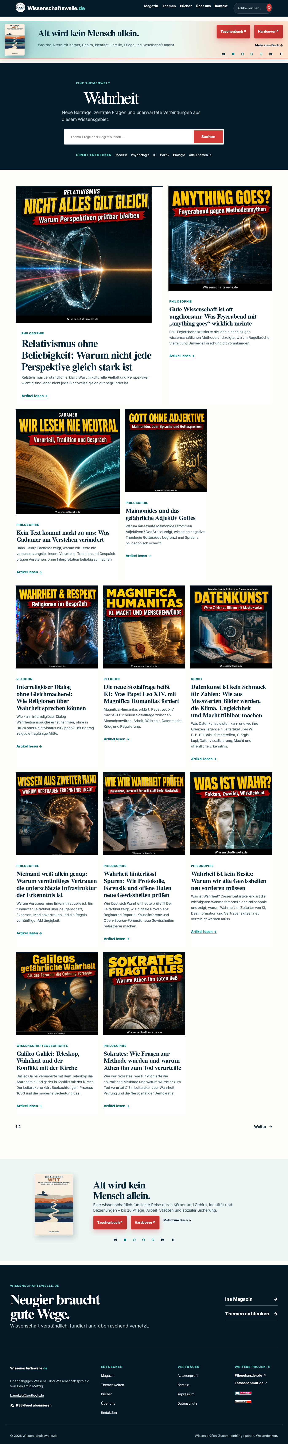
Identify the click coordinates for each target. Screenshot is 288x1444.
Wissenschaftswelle (56, 8)
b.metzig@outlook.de (27, 1395)
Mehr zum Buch (269, 45)
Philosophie (33, 333)
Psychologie (140, 155)
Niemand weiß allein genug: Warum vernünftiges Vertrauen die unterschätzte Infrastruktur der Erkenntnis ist (56, 884)
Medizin (121, 155)
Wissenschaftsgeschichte (42, 1046)
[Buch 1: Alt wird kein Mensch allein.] (233, 54)
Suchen (208, 136)
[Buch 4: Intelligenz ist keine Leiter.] (261, 54)
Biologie (179, 155)
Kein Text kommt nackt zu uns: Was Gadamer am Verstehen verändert (62, 536)
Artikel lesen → (35, 396)
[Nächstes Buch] (271, 54)
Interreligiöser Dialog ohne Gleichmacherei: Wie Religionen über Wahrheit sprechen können (51, 697)
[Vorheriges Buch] (223, 54)
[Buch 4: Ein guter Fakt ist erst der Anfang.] (152, 1239)
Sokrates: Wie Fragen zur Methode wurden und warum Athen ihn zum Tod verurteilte (142, 1060)
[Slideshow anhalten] (281, 54)
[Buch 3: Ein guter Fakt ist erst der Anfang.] (251, 54)
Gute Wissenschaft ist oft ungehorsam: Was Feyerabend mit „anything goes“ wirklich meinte (213, 316)
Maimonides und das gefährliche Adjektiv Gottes (160, 514)
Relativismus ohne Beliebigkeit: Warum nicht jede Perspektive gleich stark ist (86, 354)
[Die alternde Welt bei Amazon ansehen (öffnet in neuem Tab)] (17, 39)
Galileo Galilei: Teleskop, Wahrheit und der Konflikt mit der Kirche (47, 1060)
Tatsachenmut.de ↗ (251, 1383)
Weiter (263, 1126)
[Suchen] (269, 8)
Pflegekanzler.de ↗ (250, 1375)
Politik (164, 155)
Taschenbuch (233, 31)
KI (154, 155)
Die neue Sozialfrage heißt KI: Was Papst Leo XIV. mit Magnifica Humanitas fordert (141, 693)
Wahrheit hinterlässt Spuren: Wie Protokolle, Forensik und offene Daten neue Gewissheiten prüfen (137, 884)
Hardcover (268, 31)
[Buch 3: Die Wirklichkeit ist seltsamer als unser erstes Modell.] (143, 1239)
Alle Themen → (200, 155)
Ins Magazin (251, 1299)
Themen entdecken (251, 1313)
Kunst (196, 679)
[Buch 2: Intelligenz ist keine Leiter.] (134, 1239)
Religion (24, 679)
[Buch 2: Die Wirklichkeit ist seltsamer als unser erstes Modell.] (242, 54)
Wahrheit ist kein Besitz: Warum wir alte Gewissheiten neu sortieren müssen (228, 880)
